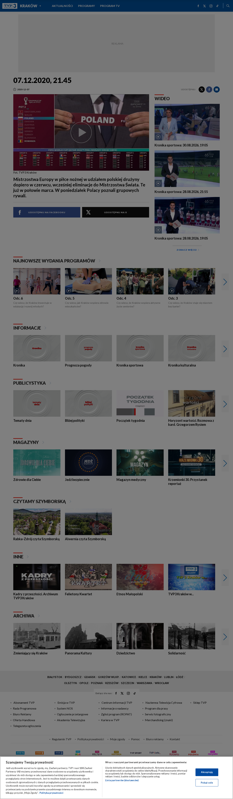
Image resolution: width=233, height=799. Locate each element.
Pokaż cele (207, 782)
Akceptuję (207, 772)
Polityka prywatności (51, 792)
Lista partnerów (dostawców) (122, 780)
